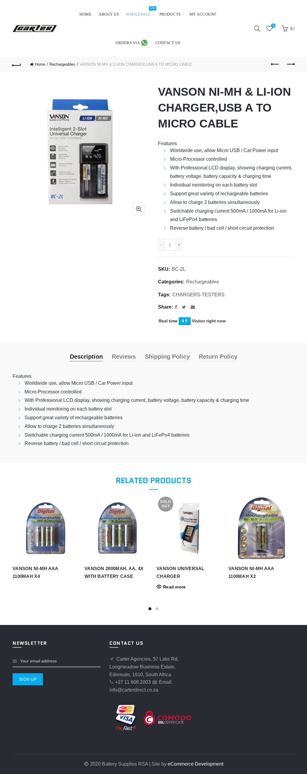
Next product (290, 64)
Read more (174, 586)
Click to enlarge (139, 209)
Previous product (275, 64)
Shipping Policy (167, 356)
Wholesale (140, 11)
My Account (202, 14)
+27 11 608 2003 (133, 682)
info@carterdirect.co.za (133, 689)
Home (85, 14)
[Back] (16, 64)
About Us (109, 14)
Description (86, 356)
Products (170, 14)
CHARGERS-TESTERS (198, 294)
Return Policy (218, 356)
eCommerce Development (195, 764)
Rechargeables (62, 64)
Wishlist (273, 25)
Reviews (124, 356)
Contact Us (167, 42)
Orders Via (128, 42)
